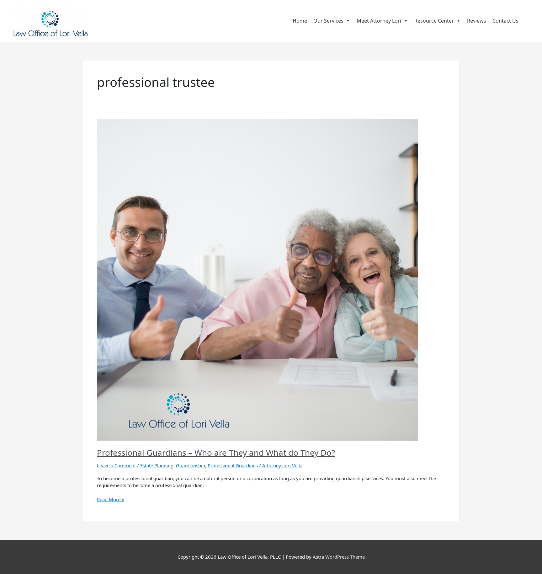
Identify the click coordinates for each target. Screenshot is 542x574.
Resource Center (434, 20)
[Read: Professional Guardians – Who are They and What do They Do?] (257, 279)
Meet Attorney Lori (379, 20)
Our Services (328, 20)
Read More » (110, 499)
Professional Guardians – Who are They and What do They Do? (216, 452)
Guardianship (190, 465)
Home (300, 20)
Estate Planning (156, 465)
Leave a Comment (116, 465)
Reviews (476, 20)
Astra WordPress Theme (339, 557)
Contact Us (505, 20)
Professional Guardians (233, 465)
